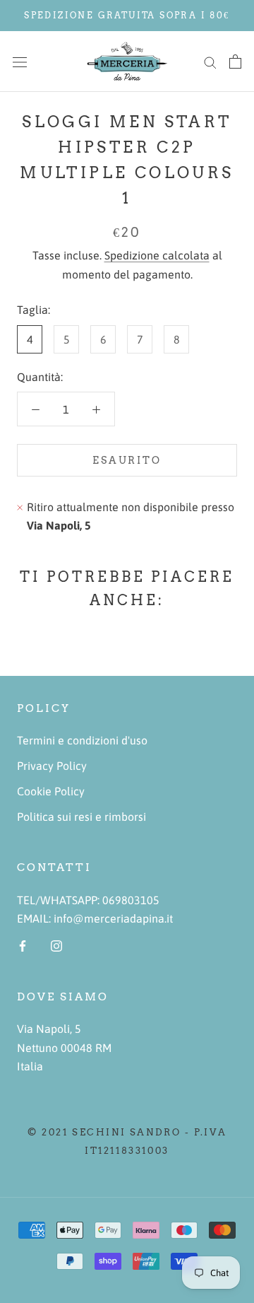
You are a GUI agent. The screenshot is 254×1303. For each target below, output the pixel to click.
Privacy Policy (52, 765)
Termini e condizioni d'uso (82, 740)
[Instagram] (56, 944)
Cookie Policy (51, 791)
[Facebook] (22, 944)
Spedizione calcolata (157, 255)
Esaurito (126, 460)
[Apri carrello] (235, 61)
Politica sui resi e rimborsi (81, 816)
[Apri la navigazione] (20, 61)
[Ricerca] (210, 61)
